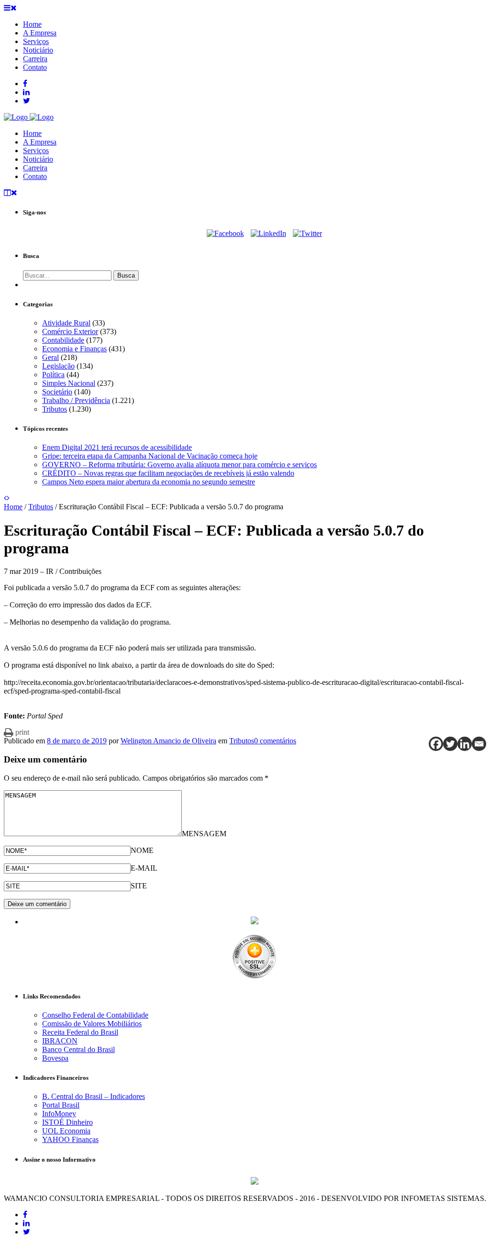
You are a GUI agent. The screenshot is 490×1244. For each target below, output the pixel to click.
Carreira (35, 168)
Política (53, 374)
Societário (57, 392)
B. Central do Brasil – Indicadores (93, 1096)
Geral (50, 357)
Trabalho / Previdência (76, 400)
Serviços (36, 150)
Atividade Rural (66, 323)
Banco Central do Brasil (78, 1049)
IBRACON (60, 1041)
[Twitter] (307, 233)
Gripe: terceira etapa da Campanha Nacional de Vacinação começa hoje (149, 456)
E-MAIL (144, 868)
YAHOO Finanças (70, 1139)
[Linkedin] (464, 744)
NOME (142, 850)
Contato (35, 176)
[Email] (479, 744)
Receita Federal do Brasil (80, 1032)
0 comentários (275, 741)
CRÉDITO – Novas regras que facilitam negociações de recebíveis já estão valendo (168, 473)
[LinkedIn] (268, 233)
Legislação (58, 366)
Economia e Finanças (74, 349)
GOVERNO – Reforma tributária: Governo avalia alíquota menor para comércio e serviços (179, 464)
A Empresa (39, 142)
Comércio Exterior (70, 331)
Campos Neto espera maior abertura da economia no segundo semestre (148, 482)
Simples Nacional (68, 383)
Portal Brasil (60, 1105)
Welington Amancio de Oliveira (168, 741)
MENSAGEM (204, 833)
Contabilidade (63, 340)
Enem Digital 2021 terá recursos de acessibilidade (117, 447)
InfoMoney (59, 1114)
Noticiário (38, 159)
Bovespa (55, 1058)
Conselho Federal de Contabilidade (95, 1015)
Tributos (54, 409)
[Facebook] (225, 233)
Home (32, 133)
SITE (139, 886)
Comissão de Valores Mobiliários (92, 1024)
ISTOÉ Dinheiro (67, 1122)
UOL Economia (66, 1131)
